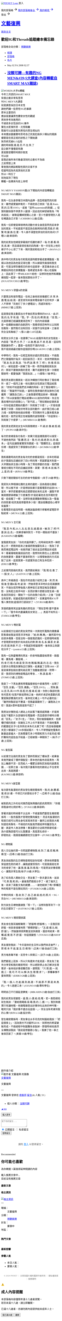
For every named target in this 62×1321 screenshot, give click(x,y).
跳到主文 (6, 32)
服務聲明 (32, 1279)
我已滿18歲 (7, 1315)
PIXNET (14, 1276)
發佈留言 (6, 1133)
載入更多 (6, 1115)
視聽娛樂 (26, 46)
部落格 (10, 56)
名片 (9, 60)
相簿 (9, 53)
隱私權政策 (53, 1276)
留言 (29, 1095)
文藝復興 (10, 23)
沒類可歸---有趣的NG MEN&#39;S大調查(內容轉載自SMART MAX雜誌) (32, 78)
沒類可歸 (24, 1103)
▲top (4, 1109)
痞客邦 (22, 1095)
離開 (17, 1315)
